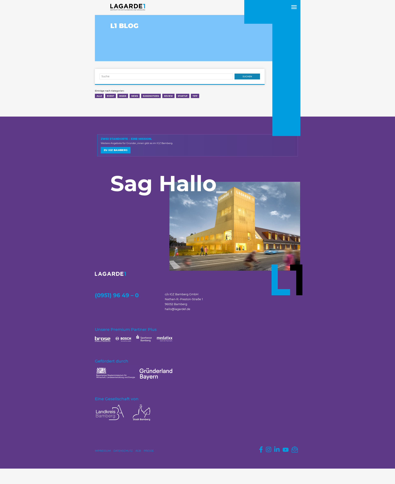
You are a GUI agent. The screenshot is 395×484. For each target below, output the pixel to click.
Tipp (195, 96)
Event (110, 96)
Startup (183, 96)
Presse (149, 450)
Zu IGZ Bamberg (116, 150)
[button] (294, 7)
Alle (99, 96)
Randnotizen (151, 96)
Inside (122, 96)
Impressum (103, 450)
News (134, 96)
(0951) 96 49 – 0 (117, 295)
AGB (138, 450)
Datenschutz (123, 450)
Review (168, 96)
